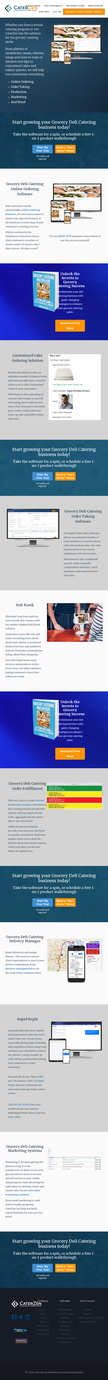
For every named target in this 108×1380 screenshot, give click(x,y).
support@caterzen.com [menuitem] (87, 1317)
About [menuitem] (43, 1309)
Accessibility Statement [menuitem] (43, 1332)
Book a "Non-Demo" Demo (65, 149)
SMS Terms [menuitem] (43, 1326)
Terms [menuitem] (42, 1322)
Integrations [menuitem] (75, 6)
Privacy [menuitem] (43, 1317)
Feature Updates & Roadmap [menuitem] (65, 1340)
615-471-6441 (21, 1104)
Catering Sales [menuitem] (65, 1313)
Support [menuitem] (87, 1313)
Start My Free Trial (42, 149)
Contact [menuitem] (87, 1309)
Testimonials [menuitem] (53, 6)
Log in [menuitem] (57, 11)
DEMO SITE (64, 236)
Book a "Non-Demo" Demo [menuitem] (84, 11)
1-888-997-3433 (87, 1322)
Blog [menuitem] (43, 1313)
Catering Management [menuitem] (65, 1319)
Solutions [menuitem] (33, 6)
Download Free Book (70, 326)
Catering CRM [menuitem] (65, 1309)
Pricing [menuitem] (44, 11)
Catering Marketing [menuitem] (65, 1328)
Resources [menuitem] (95, 6)
